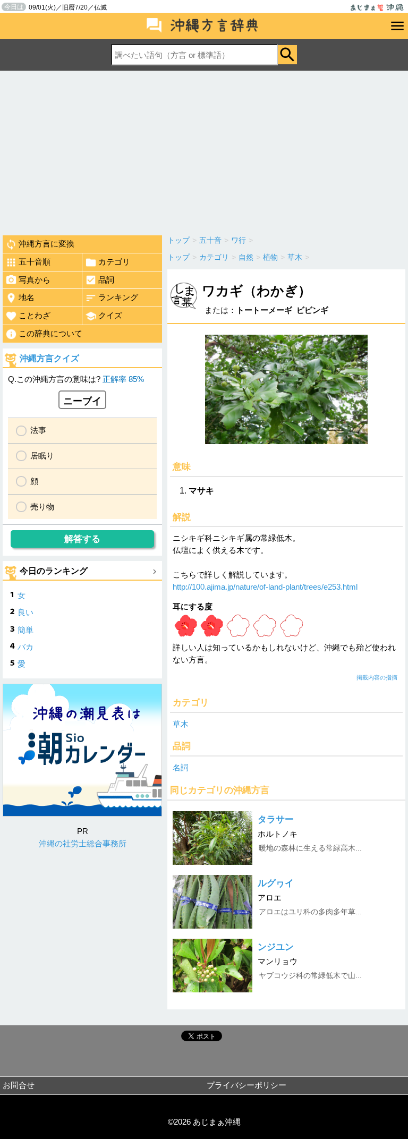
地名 (27, 297)
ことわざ (34, 315)
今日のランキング (54, 570)
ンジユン (276, 947)
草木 (181, 723)
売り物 (42, 506)
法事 (38, 430)
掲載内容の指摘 (376, 677)
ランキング (118, 297)
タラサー (276, 819)
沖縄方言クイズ (49, 358)
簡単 (25, 629)
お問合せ (19, 1085)
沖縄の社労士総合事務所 (82, 843)
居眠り (42, 455)
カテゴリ (114, 261)
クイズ (110, 315)
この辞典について (50, 333)
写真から (34, 279)
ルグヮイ (276, 883)
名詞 (181, 767)
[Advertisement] (204, 150)
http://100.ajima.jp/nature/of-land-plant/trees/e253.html (265, 586)
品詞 (106, 279)
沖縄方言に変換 (46, 243)
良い (25, 612)
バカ (25, 646)
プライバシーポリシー (246, 1085)
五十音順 (34, 261)
